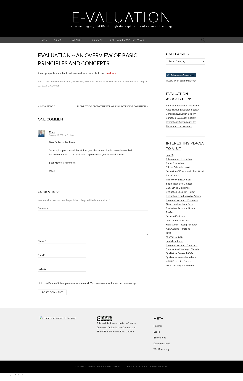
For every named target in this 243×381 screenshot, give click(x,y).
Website (42, 269)
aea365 (169, 155)
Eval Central (172, 175)
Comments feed (162, 343)
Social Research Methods (179, 183)
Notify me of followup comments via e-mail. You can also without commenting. (90, 283)
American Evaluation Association (183, 105)
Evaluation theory (127, 81)
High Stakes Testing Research (181, 224)
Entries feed (160, 337)
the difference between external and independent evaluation (112, 106)
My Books (96, 40)
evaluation (112, 73)
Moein (52, 132)
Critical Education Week (127, 40)
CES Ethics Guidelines (178, 187)
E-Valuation (121, 16)
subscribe (109, 283)
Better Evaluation (175, 163)
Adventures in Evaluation (179, 159)
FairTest (170, 212)
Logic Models (46, 106)
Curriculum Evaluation (59, 81)
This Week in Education (178, 179)
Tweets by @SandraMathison (181, 80)
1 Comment (54, 85)
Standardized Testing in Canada (182, 249)
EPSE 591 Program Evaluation (101, 81)
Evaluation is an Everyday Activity (183, 196)
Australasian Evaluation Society (182, 109)
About (58, 40)
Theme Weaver (158, 367)
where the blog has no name (180, 265)
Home (43, 40)
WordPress (113, 367)
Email (41, 255)
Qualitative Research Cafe (179, 253)
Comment (43, 208)
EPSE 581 (77, 81)
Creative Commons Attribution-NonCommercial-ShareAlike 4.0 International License (116, 327)
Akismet (20, 375)
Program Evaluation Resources (182, 200)
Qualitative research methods (181, 257)
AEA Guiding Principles (178, 228)
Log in (157, 331)
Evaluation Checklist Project (180, 192)
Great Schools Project (177, 220)
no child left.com (174, 241)
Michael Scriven (174, 237)
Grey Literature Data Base (179, 204)
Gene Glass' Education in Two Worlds (185, 171)
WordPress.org (161, 349)
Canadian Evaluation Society (181, 113)
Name (42, 241)
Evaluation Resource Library (180, 208)
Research (76, 40)
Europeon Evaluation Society (181, 118)
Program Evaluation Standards (181, 245)
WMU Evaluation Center (178, 261)
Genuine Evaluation (176, 216)
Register (158, 326)
